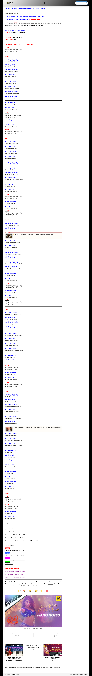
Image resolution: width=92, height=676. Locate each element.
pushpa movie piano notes (20, 669)
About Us (78, 674)
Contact (85, 674)
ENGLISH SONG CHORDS (20, 577)
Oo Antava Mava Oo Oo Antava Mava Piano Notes (37, 667)
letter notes (19, 667)
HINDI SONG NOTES (9, 574)
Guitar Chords (68, 3)
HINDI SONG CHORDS (18, 574)
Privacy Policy (73, 674)
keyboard (50, 583)
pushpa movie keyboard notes (10, 669)
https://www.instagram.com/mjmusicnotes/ (15, 560)
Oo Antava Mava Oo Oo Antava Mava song (53, 667)
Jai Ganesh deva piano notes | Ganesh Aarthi (52, 658)
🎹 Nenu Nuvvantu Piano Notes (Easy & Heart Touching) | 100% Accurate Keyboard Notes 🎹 (37, 427)
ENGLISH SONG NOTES (10, 577)
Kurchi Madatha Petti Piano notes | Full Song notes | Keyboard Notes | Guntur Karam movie (14, 659)
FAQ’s (82, 674)
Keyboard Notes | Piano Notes (53, 3)
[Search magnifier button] (87, 3)
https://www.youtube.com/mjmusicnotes (14, 550)
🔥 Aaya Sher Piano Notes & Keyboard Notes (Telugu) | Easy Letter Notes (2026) (33, 234)
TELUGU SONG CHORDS (20, 571)
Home (41, 3)
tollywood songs (28, 669)
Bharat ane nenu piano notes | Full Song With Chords (33, 646)
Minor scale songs (25, 667)
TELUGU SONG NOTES (9, 571)
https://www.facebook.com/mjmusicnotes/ (15, 555)
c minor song (9, 667)
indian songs (14, 667)
